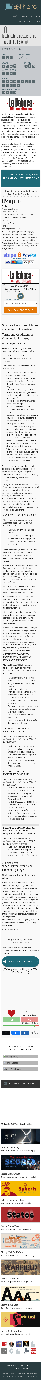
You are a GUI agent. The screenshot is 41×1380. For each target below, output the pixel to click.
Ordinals (10, 243)
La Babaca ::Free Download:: (23, 962)
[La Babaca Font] (20, 276)
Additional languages (26, 232)
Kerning (24, 237)
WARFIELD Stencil (10, 1279)
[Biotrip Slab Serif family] (20, 1320)
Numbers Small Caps (13, 240)
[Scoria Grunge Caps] (20, 1163)
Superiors (25, 246)
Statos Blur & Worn (10, 1226)
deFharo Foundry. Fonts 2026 (20, 6)
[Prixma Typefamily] (20, 1136)
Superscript (33, 246)
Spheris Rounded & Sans (13, 1200)
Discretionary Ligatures (19, 234)
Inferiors (18, 237)
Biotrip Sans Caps (9, 1305)
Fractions (12, 237)
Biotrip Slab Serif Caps (12, 1253)
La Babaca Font (20, 285)
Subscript (18, 246)
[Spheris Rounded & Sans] (20, 1189)
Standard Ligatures (8, 246)
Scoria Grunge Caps (10, 1174)
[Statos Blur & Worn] (20, 1215)
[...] (33, 1151)
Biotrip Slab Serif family (12, 1331)
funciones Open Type (9, 161)
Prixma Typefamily (10, 1148)
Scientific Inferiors (20, 243)
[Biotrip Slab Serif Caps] (20, 1241)
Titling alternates (7, 249)
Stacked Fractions (32, 243)
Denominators (6, 234)
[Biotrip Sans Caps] (20, 1294)
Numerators (24, 240)
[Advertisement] (20, 991)
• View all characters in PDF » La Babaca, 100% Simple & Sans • (23, 178)
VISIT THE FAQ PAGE (10, 863)
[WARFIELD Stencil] (20, 1267)
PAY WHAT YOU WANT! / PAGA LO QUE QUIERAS (22, 1083)
